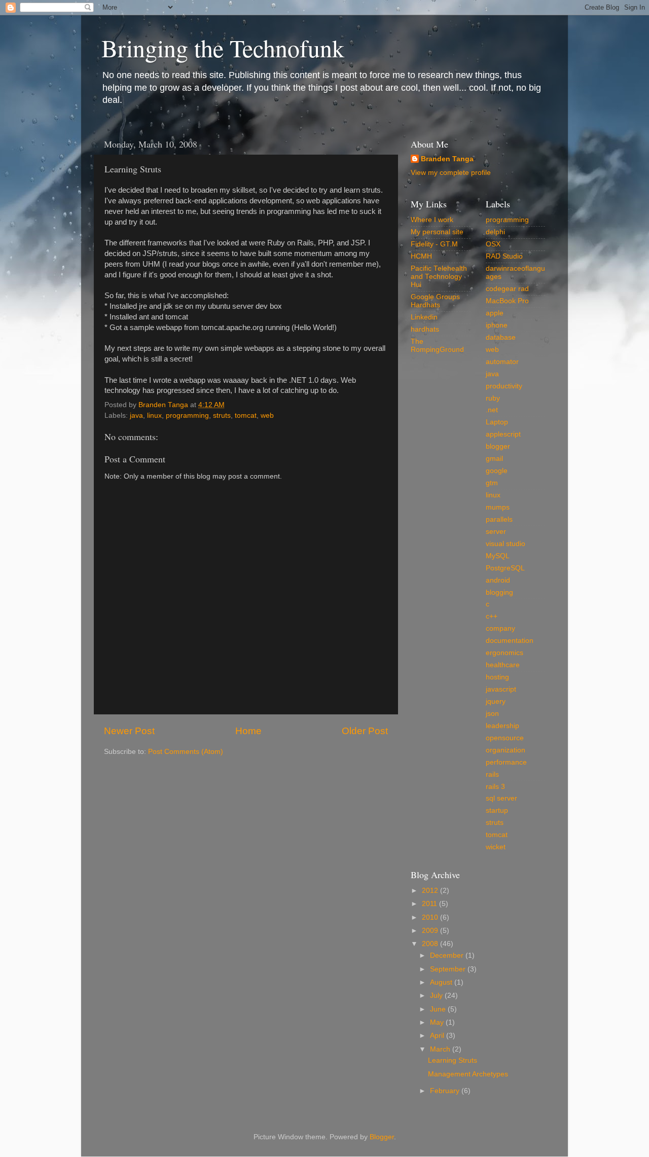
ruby (493, 398)
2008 (431, 944)
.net (492, 410)
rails (492, 774)
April (438, 1035)
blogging (499, 592)
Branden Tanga (447, 159)
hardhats (425, 329)
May (438, 1022)
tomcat (246, 415)
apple (494, 313)
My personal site (437, 232)
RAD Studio (504, 256)
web (267, 415)
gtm (492, 483)
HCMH (421, 256)
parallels (499, 519)
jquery (496, 701)
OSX (493, 244)
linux (154, 415)
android (498, 580)
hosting (497, 677)
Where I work (432, 220)
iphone (497, 325)
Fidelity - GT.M (434, 244)
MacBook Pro (507, 301)
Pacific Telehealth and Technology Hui (439, 276)
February (445, 1091)
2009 (431, 930)
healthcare (503, 665)
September (448, 969)
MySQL (498, 556)
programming (187, 415)
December (447, 955)
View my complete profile (451, 172)
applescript (503, 434)
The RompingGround (437, 345)
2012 (431, 890)
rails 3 (495, 786)
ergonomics (504, 653)
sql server (501, 798)
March (441, 1049)
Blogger (382, 1137)
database (501, 337)
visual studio (505, 544)
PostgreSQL (505, 568)
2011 (430, 904)
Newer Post (129, 731)
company (500, 628)
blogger (498, 446)
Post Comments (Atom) (185, 751)
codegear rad (507, 289)
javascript (501, 689)
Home (248, 731)
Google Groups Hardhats (435, 301)
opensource (505, 738)
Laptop (497, 422)
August (442, 982)
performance (506, 762)
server (496, 531)
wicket (496, 847)
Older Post (365, 731)
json (492, 713)
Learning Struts (452, 1060)
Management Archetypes (468, 1074)
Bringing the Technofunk (222, 47)
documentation (509, 640)
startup (497, 810)
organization (505, 750)
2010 (431, 917)
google (497, 471)
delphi (495, 232)
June (439, 1009)
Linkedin (424, 317)
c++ (491, 616)
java (136, 415)
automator (502, 362)
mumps (498, 507)
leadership (502, 726)
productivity (504, 386)
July (437, 995)
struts (222, 415)
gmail (494, 458)
